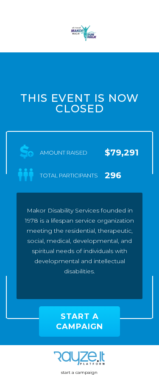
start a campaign (79, 372)
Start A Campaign (79, 321)
